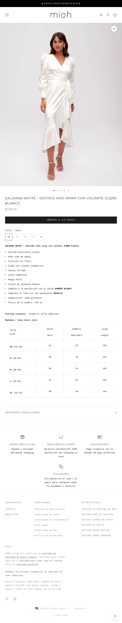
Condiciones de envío (47, 514)
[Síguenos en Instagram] (15, 599)
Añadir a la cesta (61, 220)
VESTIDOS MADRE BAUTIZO (95, 530)
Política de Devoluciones (49, 509)
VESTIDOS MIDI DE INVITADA (97, 514)
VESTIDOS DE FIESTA (92, 525)
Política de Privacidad (48, 535)
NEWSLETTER (11, 514)
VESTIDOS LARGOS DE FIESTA (97, 519)
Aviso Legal (41, 525)
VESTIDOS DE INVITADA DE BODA (99, 509)
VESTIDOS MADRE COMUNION (96, 535)
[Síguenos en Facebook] (6, 599)
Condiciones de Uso (45, 530)
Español (78, 608)
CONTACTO (10, 509)
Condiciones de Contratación (51, 519)
